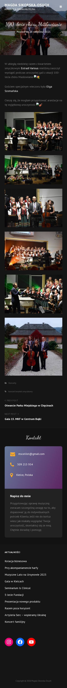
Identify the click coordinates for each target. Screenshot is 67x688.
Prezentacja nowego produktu (22, 601)
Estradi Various (29, 68)
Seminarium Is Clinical (18, 588)
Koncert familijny (15, 621)
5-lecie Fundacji (14, 595)
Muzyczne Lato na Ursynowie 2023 (25, 574)
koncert (11, 391)
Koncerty (12, 383)
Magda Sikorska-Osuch (27, 5)
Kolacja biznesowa (16, 561)
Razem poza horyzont (17, 608)
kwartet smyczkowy (24, 391)
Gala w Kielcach (14, 581)
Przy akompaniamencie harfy (21, 568)
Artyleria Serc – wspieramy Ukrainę (25, 615)
